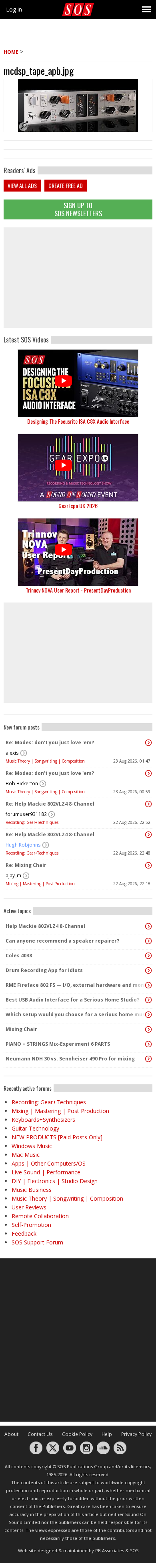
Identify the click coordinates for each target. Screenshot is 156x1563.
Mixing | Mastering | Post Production (40, 883)
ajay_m (13, 875)
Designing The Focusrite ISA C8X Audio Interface (78, 421)
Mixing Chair (21, 1029)
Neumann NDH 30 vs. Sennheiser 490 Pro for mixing (70, 1058)
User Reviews (29, 1207)
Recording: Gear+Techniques (32, 822)
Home (11, 52)
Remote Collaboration (40, 1216)
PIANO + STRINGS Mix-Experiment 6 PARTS (58, 1044)
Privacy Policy (136, 1434)
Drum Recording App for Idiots (44, 970)
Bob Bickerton (22, 783)
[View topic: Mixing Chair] (148, 1029)
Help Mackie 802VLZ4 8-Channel (45, 926)
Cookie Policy (77, 1434)
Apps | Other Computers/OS (49, 1163)
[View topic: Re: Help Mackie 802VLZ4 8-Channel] (148, 804)
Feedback (24, 1233)
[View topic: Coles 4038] (148, 955)
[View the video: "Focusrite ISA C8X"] (78, 383)
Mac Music (26, 1154)
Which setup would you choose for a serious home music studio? (76, 1014)
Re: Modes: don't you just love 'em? (50, 742)
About (11, 1434)
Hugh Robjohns (23, 844)
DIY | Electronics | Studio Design (55, 1181)
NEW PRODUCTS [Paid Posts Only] (57, 1137)
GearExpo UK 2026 (78, 505)
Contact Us (40, 1434)
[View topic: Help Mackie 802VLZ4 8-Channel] (148, 926)
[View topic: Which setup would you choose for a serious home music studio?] (148, 1014)
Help (107, 1434)
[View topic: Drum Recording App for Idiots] (148, 970)
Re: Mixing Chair (26, 865)
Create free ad (65, 185)
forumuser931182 (26, 814)
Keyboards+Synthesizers (43, 1119)
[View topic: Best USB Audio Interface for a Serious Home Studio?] (148, 1000)
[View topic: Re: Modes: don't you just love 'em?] (148, 742)
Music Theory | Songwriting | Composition (45, 761)
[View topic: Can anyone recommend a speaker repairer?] (148, 941)
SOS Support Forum (37, 1242)
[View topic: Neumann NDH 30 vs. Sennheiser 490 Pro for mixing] (148, 1058)
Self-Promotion (31, 1224)
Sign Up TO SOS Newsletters (78, 209)
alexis (12, 752)
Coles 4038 (19, 955)
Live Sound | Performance (46, 1172)
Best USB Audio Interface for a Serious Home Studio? (72, 999)
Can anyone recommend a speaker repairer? (62, 940)
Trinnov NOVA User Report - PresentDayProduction (78, 590)
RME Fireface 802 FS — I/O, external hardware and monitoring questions (76, 985)
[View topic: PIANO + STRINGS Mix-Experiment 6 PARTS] (148, 1044)
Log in (14, 9)
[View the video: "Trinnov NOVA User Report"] (78, 552)
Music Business (32, 1189)
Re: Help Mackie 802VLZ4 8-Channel (50, 803)
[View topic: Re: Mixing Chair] (148, 865)
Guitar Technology (35, 1128)
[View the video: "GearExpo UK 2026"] (78, 468)
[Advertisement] (78, 277)
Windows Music (32, 1146)
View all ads (22, 185)
